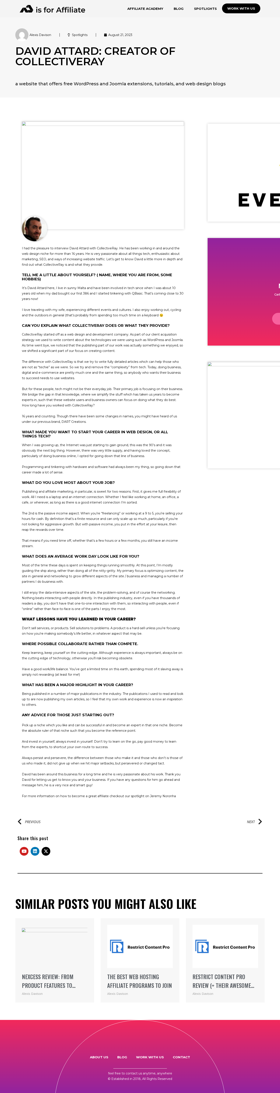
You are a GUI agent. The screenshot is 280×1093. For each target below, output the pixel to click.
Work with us (150, 1057)
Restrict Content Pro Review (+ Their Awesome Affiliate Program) (221, 985)
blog (122, 1057)
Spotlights (80, 35)
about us (99, 1057)
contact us (134, 1073)
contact (181, 1057)
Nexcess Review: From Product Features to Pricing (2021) (48, 985)
